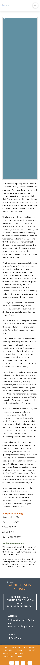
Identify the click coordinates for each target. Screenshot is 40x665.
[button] (35, 5)
